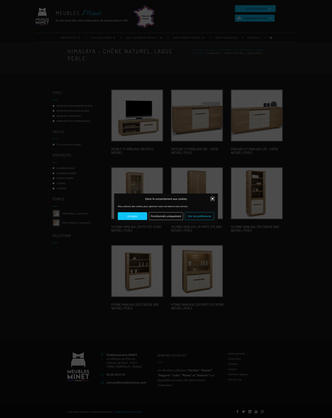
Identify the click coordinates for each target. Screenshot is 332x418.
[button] (212, 199)
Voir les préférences (199, 216)
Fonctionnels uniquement (166, 216)
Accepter (132, 216)
